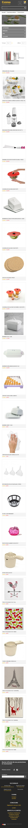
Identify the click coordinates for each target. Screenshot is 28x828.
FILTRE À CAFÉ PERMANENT (8, 513)
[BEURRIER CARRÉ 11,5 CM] (14, 412)
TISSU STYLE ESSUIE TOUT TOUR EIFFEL (10, 690)
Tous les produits (11, 12)
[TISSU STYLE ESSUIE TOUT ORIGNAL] (14, 707)
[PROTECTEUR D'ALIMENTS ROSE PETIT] (14, 530)
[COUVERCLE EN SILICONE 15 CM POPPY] (14, 235)
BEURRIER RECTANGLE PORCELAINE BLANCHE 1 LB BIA (13, 218)
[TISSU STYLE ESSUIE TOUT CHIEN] (14, 737)
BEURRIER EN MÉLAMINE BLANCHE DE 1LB (10, 366)
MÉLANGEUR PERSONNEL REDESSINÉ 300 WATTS (12, 130)
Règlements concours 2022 (14, 805)
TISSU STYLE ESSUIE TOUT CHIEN (9, 749)
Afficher (19, 43)
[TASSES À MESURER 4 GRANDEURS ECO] (14, 648)
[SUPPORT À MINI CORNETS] (14, 383)
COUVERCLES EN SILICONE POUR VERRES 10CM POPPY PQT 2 (13, 307)
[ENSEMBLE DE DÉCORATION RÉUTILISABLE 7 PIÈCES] (14, 146)
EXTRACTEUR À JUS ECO (7, 572)
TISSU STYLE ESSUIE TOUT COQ (9, 602)
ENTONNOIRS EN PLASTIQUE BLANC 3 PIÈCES (11, 484)
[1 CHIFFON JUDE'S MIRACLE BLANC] (14, 442)
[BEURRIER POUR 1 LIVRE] (14, 324)
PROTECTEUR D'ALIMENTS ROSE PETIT (10, 543)
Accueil (3, 12)
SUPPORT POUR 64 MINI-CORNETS (9, 395)
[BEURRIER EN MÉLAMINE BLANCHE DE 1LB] (14, 353)
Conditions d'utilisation (14, 813)
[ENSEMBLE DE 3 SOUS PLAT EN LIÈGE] (14, 265)
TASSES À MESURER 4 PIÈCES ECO (9, 661)
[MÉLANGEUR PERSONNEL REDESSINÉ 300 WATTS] (14, 117)
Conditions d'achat (14, 814)
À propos (14, 797)
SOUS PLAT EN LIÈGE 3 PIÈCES (8, 277)
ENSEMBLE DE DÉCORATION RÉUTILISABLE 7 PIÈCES (12, 159)
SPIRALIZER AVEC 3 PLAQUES (8, 71)
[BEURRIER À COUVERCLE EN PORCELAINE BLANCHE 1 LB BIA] (14, 206)
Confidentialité (14, 817)
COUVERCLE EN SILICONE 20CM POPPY (10, 189)
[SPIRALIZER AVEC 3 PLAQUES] (14, 58)
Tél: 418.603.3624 (7, 790)
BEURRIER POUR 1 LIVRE (7, 336)
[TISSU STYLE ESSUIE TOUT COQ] (14, 589)
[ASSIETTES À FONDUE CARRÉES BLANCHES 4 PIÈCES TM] (14, 87)
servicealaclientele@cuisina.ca (7, 786)
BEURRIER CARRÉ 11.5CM (7, 425)
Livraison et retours (14, 816)
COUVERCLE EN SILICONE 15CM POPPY (10, 248)
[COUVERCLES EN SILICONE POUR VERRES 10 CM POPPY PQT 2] (14, 294)
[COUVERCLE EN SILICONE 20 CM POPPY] (14, 176)
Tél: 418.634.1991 (20, 786)
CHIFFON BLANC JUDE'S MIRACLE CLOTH (10, 454)
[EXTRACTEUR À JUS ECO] (14, 560)
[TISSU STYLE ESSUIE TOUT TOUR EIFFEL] (14, 678)
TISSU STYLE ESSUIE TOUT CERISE (9, 631)
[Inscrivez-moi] (25, 777)
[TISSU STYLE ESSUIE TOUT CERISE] (14, 619)
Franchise (13, 819)
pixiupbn (14, 807)
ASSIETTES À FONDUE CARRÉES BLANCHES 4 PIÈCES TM (13, 100)
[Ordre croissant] (11, 43)
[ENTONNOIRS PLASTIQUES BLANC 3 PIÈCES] (14, 471)
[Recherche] (25, 7)
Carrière (14, 798)
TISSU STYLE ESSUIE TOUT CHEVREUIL (10, 720)
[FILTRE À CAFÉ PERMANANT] (14, 501)
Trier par (4, 43)
